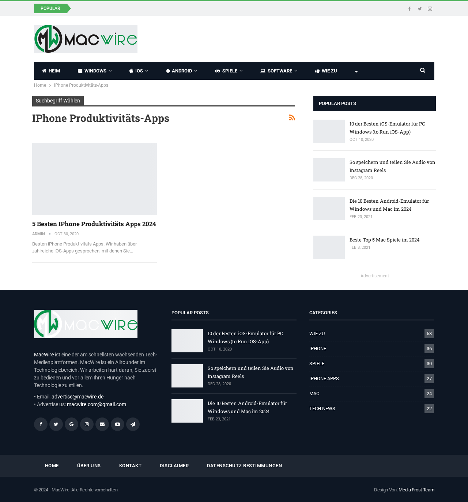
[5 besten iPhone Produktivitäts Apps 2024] (94, 179)
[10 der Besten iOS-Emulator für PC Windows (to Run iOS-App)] (329, 131)
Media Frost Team (416, 489)
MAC (314, 393)
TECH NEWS (322, 408)
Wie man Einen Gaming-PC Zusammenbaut (129, 8)
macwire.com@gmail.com (96, 404)
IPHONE (317, 348)
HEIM (54, 71)
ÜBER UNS (89, 465)
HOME (52, 465)
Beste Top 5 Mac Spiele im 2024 (385, 239)
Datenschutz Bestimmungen (244, 465)
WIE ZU (329, 71)
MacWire (44, 354)
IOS (139, 71)
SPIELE (229, 71)
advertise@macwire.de (77, 397)
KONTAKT (130, 465)
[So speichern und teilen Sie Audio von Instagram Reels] (329, 169)
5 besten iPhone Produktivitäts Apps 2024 (94, 224)
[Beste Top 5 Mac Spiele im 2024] (329, 247)
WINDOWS (95, 71)
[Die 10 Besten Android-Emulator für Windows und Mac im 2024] (329, 208)
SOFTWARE (280, 71)
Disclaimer (174, 465)
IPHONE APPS (324, 378)
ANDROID (182, 71)
